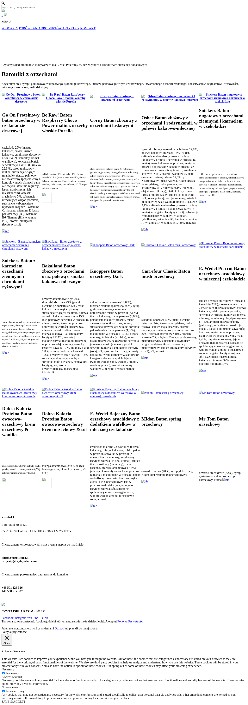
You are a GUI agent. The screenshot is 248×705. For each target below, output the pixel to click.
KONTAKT (88, 28)
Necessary (12, 673)
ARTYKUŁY (70, 28)
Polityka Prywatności (130, 621)
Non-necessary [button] (11, 687)
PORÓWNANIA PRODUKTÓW (40, 28)
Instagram (20, 618)
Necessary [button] (8, 669)
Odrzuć (59, 628)
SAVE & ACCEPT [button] (13, 701)
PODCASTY (10, 28)
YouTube (32, 618)
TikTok (43, 618)
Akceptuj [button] (111, 621)
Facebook (8, 618)
